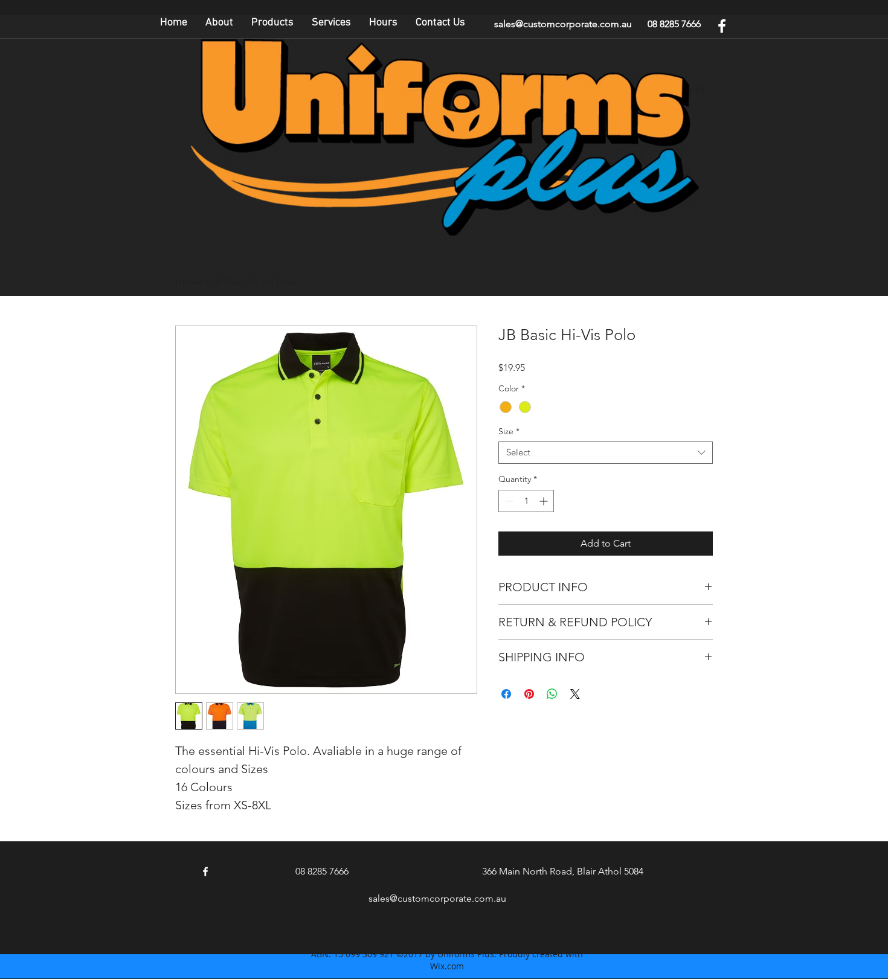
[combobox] (605, 452)
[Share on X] (575, 694)
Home (188, 281)
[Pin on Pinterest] (529, 694)
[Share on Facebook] (506, 694)
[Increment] (544, 501)
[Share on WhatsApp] (552, 694)
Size (509, 431)
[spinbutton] (526, 501)
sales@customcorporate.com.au (563, 24)
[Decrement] (507, 501)
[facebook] (722, 26)
